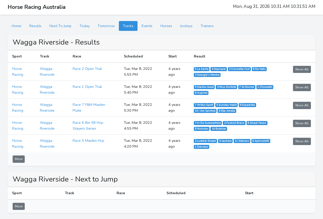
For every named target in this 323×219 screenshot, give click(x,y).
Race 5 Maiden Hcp (88, 140)
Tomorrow (106, 25)
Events (147, 25)
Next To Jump (60, 25)
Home (16, 25)
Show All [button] (302, 69)
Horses (166, 25)
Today (84, 25)
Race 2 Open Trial (87, 68)
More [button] (18, 159)
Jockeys (186, 25)
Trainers (207, 25)
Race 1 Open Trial (87, 86)
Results (35, 25)
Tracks (128, 25)
